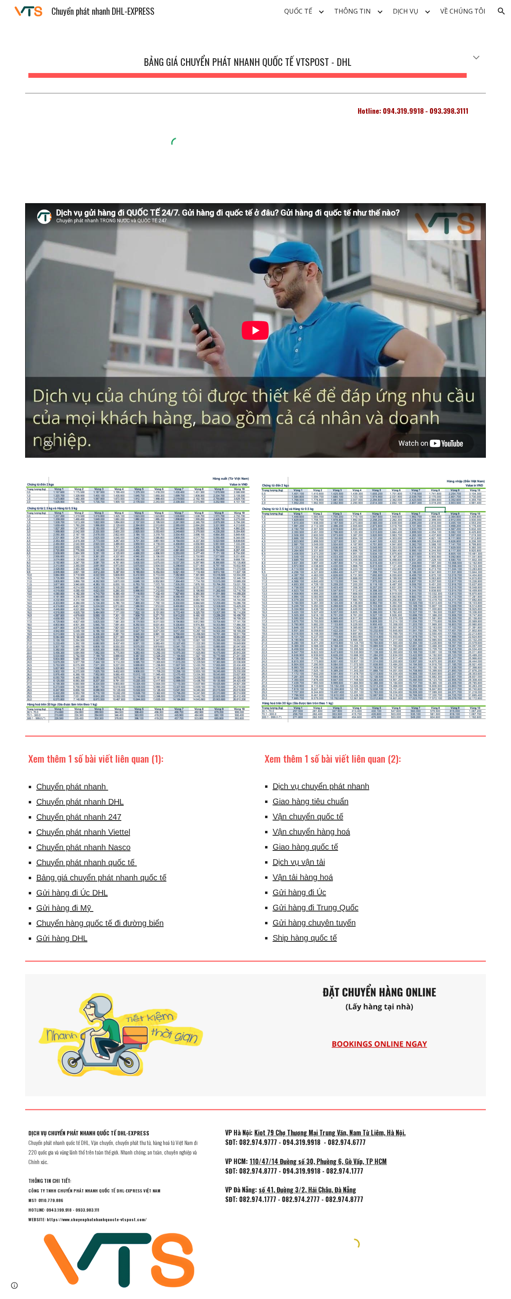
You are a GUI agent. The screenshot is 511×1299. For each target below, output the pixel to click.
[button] (501, 11)
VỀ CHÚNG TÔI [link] (462, 11)
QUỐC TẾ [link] (298, 11)
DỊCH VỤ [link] (405, 11)
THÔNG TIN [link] (352, 11)
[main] (255, 58)
